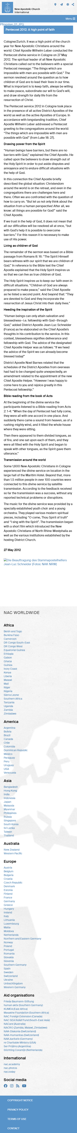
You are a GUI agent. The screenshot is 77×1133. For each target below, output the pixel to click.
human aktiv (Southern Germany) (23, 1005)
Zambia (8, 710)
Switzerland (11, 976)
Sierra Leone (11, 695)
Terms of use (16, 1119)
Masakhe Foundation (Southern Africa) (26, 1012)
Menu (69, 18)
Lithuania (9, 920)
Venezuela (10, 772)
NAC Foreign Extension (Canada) (23, 1016)
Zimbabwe (10, 713)
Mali (6, 683)
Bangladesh (11, 787)
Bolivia (7, 731)
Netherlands (11, 935)
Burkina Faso (11, 635)
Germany (9, 901)
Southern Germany (15, 964)
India (7, 794)
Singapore (10, 820)
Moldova (9, 931)
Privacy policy (17, 1109)
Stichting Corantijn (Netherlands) (23, 1050)
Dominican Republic (16, 750)
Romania (9, 953)
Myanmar (9, 809)
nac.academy (12, 1064)
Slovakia (9, 957)
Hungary (9, 908)
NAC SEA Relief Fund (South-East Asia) (27, 1020)
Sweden (8, 972)
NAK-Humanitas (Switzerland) (21, 1035)
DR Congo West (13, 646)
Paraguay (9, 757)
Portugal (9, 950)
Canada (8, 739)
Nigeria (8, 691)
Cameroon (10, 639)
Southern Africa (13, 698)
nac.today (9, 1071)
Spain (7, 968)
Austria (8, 867)
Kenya (7, 672)
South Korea (11, 824)
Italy (6, 916)
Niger (7, 687)
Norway (8, 942)
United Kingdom (13, 983)
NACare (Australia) (14, 1024)
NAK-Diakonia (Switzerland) (20, 1031)
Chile (7, 742)
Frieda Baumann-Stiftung (19, 1001)
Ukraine (8, 979)
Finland (8, 893)
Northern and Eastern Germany (22, 938)
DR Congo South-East (17, 642)
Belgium (8, 871)
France (8, 897)
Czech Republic (13, 882)
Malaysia (9, 805)
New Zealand (11, 849)
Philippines (10, 813)
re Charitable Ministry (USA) (20, 1042)
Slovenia (9, 961)
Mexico (8, 754)
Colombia (9, 746)
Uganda (8, 706)
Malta (7, 927)
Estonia (8, 890)
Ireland (8, 912)
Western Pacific (13, 853)
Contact (13, 1128)
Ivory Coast (10, 668)
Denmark (9, 886)
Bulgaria (8, 875)
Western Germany (15, 987)
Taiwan (8, 831)
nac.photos (10, 1068)
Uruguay (9, 765)
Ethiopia (8, 653)
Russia (8, 816)
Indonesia (9, 798)
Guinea (8, 665)
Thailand (9, 835)
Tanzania (9, 702)
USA (6, 769)
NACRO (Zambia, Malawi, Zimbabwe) (25, 1027)
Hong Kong (10, 790)
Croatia (8, 878)
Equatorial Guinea (14, 650)
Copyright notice (20, 1100)
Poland (8, 946)
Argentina (9, 727)
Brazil (7, 735)
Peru (6, 761)
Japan (7, 801)
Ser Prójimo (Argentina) (17, 1046)
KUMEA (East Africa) (15, 1009)
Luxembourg (11, 923)
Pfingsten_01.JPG (12, 24)
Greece (8, 905)
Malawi (8, 680)
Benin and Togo (13, 631)
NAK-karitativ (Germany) (18, 1038)
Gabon (8, 657)
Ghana (8, 661)
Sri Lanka (9, 828)
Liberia (8, 676)
